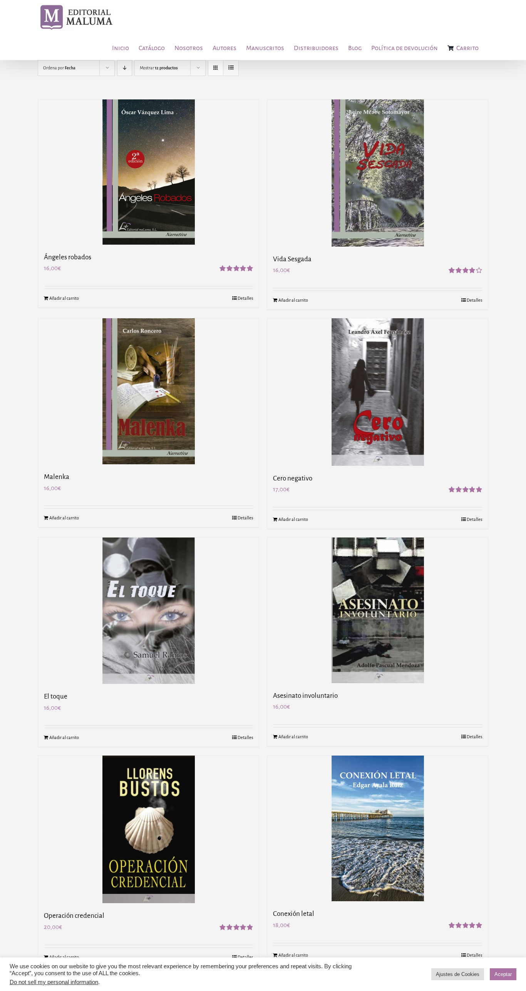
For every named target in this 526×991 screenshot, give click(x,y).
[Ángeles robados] (148, 172)
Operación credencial (74, 915)
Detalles (245, 298)
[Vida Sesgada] (377, 173)
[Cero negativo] (377, 392)
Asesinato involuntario (305, 695)
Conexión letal (293, 913)
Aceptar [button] (503, 974)
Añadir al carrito (64, 298)
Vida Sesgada (292, 259)
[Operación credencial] (148, 829)
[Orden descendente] (124, 68)
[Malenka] (148, 391)
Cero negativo (292, 478)
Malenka (56, 476)
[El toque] (148, 610)
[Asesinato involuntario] (377, 610)
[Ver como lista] (230, 68)
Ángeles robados (67, 257)
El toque (55, 696)
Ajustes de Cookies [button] (457, 974)
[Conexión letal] (377, 828)
